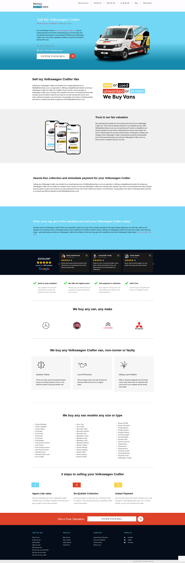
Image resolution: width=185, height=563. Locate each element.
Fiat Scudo (39, 438)
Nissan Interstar (82, 447)
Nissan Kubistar (82, 450)
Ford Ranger (39, 440)
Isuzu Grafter (39, 457)
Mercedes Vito (81, 433)
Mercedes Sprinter (83, 431)
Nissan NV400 (123, 423)
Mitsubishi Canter (83, 436)
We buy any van (83, 3)
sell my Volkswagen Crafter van (65, 30)
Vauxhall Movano (124, 453)
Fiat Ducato (39, 433)
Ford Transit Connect (42, 447)
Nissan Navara (82, 454)
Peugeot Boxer (123, 428)
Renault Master (123, 437)
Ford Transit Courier (42, 450)
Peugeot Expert (123, 430)
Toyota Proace (123, 448)
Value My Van (111, 3)
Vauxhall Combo (123, 451)
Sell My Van (97, 3)
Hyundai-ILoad (40, 452)
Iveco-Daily (80, 426)
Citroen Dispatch (41, 426)
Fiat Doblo (38, 431)
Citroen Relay (40, 429)
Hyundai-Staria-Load (42, 454)
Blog (136, 3)
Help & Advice (147, 3)
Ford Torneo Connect (42, 443)
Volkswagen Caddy (124, 458)
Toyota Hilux (122, 446)
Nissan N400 (81, 452)
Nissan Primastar (124, 425)
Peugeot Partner (123, 432)
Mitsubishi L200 (82, 440)
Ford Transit (39, 445)
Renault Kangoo (123, 435)
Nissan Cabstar (82, 445)
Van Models (53, 23)
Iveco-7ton (80, 424)
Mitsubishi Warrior (83, 443)
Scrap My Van (125, 3)
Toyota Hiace (122, 444)
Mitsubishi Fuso (82, 438)
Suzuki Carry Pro (124, 442)
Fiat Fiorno (39, 436)
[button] (153, 263)
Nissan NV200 (82, 457)
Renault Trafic (123, 439)
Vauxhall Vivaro (123, 455)
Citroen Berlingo (40, 424)
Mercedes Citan (82, 429)
